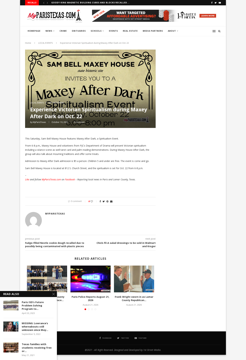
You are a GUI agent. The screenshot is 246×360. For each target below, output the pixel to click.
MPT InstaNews (56, 103)
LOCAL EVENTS (45, 42)
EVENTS (113, 30)
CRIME (63, 30)
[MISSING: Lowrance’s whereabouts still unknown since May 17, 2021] (10, 326)
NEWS (49, 30)
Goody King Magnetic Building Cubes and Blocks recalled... (90, 2)
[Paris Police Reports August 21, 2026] (90, 279)
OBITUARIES (79, 30)
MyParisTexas (39, 122)
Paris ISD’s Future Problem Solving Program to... (33, 305)
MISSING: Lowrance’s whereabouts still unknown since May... (35, 326)
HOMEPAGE (34, 30)
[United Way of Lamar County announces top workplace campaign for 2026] (47, 279)
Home (28, 42)
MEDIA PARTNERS (153, 30)
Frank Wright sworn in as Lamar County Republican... (134, 298)
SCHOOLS (96, 30)
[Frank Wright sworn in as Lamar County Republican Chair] (134, 279)
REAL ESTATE (130, 30)
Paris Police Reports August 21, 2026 (90, 298)
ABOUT (172, 30)
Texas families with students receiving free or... (37, 347)
